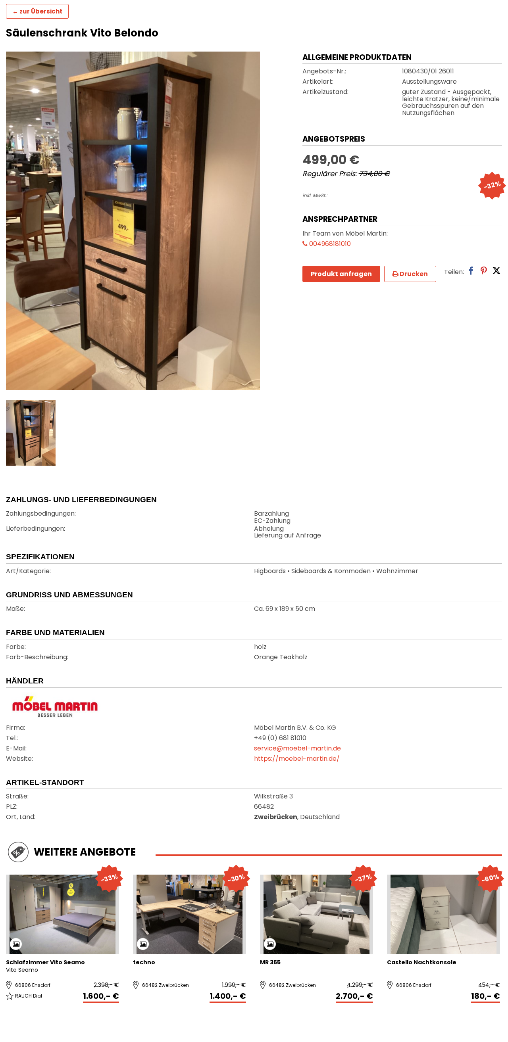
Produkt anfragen (341, 273)
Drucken (413, 273)
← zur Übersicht (37, 11)
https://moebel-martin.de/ (297, 759)
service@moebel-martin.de (297, 749)
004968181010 (329, 244)
